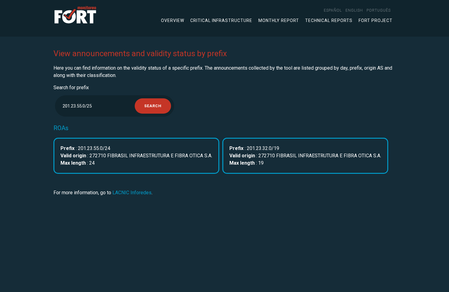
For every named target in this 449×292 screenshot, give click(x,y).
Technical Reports (328, 20)
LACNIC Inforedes (131, 192)
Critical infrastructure (221, 20)
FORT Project (375, 20)
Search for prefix (71, 87)
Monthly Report (278, 20)
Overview (172, 20)
